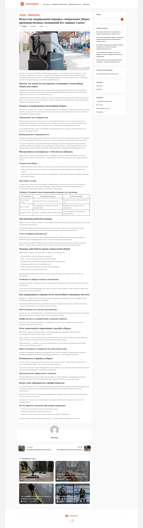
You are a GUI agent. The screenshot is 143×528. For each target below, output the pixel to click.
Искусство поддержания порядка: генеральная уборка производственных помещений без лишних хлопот (110, 39)
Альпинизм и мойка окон (59, 4)
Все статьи (47, 4)
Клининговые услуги (75, 4)
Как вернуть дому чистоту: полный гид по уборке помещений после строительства (35, 476)
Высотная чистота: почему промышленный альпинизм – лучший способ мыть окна (71, 498)
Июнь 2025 (99, 86)
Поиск (98, 14)
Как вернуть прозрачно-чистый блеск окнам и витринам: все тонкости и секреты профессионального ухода (71, 476)
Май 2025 (99, 89)
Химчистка (86, 4)
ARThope (24, 26)
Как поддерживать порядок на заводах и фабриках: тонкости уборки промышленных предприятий (36, 498)
